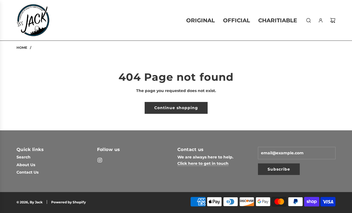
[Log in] (321, 20)
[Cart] (333, 20)
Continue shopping (176, 107)
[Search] (308, 20)
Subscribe (279, 169)
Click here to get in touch (203, 163)
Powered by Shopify (68, 202)
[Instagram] (100, 160)
